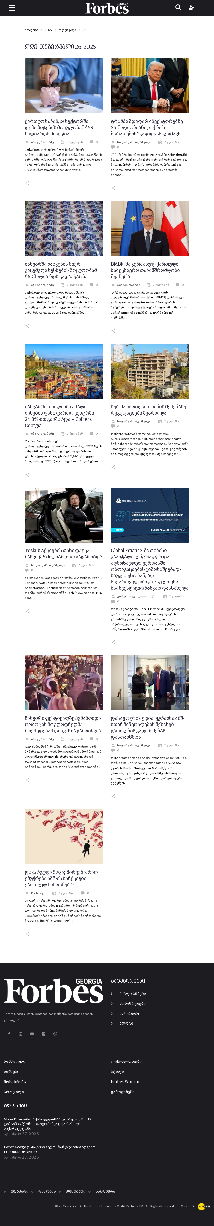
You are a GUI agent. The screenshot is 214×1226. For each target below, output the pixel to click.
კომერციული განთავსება (136, 596)
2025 (48, 30)
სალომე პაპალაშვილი (134, 142)
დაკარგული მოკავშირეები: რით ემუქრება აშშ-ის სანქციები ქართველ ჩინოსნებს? (61, 878)
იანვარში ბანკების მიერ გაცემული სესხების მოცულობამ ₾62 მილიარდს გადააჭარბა (61, 270)
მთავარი (31, 30)
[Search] (178, 8)
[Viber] (55, 1034)
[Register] (192, 8)
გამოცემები (123, 1092)
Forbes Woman (125, 1082)
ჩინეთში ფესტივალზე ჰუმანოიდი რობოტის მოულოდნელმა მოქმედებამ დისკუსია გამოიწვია (63, 724)
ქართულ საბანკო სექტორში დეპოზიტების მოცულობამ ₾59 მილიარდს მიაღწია (59, 127)
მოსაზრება (15, 1082)
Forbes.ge (38, 893)
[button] (11, 8)
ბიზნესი (11, 1072)
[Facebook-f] (9, 1034)
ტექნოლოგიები (126, 1061)
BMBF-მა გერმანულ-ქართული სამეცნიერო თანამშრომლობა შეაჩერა (145, 270)
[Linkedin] (44, 1034)
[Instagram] (20, 1034)
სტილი (117, 1072)
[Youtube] (32, 1034)
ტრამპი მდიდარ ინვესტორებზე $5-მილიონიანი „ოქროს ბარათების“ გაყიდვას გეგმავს (147, 127)
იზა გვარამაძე (42, 142)
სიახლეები (14, 1061)
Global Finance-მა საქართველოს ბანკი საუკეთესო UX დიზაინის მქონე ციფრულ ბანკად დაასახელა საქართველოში (47, 1124)
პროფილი (14, 1092)
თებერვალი (67, 30)
